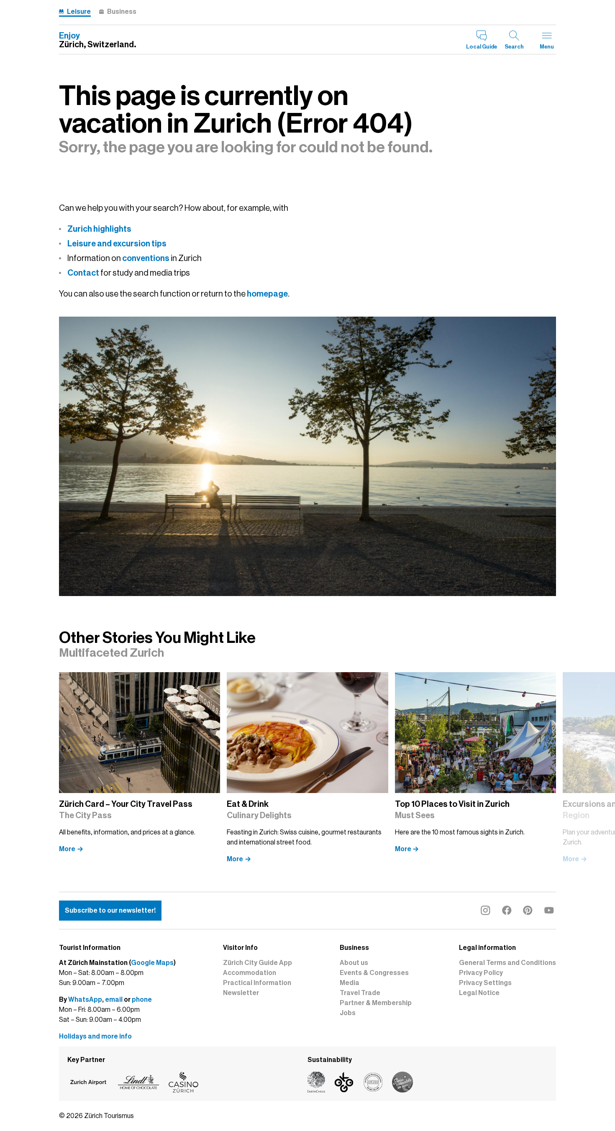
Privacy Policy (481, 973)
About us (354, 963)
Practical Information (257, 983)
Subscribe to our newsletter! (110, 910)
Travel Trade (360, 993)
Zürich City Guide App (257, 963)
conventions (145, 258)
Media (349, 983)
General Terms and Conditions (507, 963)
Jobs (348, 1013)
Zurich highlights (99, 229)
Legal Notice (479, 993)
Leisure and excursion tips (117, 243)
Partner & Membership (376, 1003)
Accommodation (249, 973)
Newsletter (241, 993)
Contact (83, 273)
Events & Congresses (374, 973)
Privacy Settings (485, 983)
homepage (267, 293)
